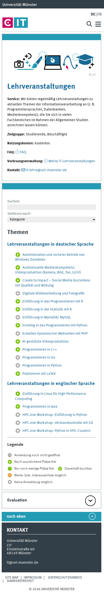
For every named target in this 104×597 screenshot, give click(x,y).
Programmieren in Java (39, 407)
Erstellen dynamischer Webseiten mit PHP (55, 334)
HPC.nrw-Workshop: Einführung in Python (54, 415)
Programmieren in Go (38, 358)
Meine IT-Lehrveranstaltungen (71, 161)
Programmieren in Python (42, 366)
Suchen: (13, 201)
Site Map (12, 577)
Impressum (33, 577)
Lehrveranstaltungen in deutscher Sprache (50, 244)
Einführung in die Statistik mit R (47, 309)
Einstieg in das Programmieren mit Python (54, 326)
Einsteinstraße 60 (21, 549)
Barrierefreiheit (20, 581)
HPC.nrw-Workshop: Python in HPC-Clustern (56, 431)
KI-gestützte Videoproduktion (45, 342)
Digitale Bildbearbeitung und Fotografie (53, 293)
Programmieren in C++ (39, 350)
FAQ (23, 152)
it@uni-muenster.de (22, 563)
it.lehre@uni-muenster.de (46, 170)
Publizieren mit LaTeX (39, 374)
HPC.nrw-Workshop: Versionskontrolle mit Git (57, 423)
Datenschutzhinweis (65, 577)
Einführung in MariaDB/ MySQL (46, 318)
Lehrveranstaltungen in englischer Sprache (51, 384)
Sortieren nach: (19, 214)
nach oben (16, 517)
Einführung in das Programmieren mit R (52, 301)
